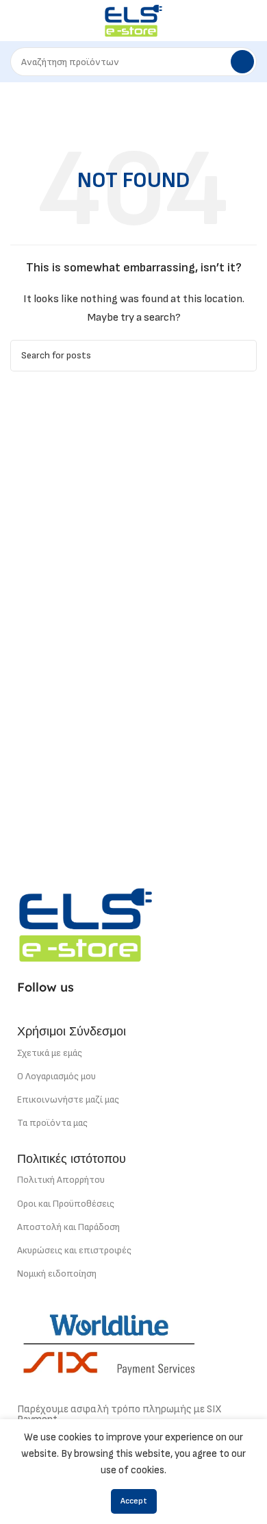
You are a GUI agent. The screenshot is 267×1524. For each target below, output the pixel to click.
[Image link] (85, 924)
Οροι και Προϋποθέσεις (65, 1203)
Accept (133, 1501)
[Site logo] (134, 20)
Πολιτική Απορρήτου (61, 1179)
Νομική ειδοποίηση (57, 1273)
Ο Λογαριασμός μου (56, 1076)
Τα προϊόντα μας (52, 1123)
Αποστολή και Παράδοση (68, 1227)
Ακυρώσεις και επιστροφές (74, 1250)
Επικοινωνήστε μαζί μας (68, 1099)
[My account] (251, 20)
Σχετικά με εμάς (49, 1053)
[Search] (242, 61)
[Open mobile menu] (15, 20)
